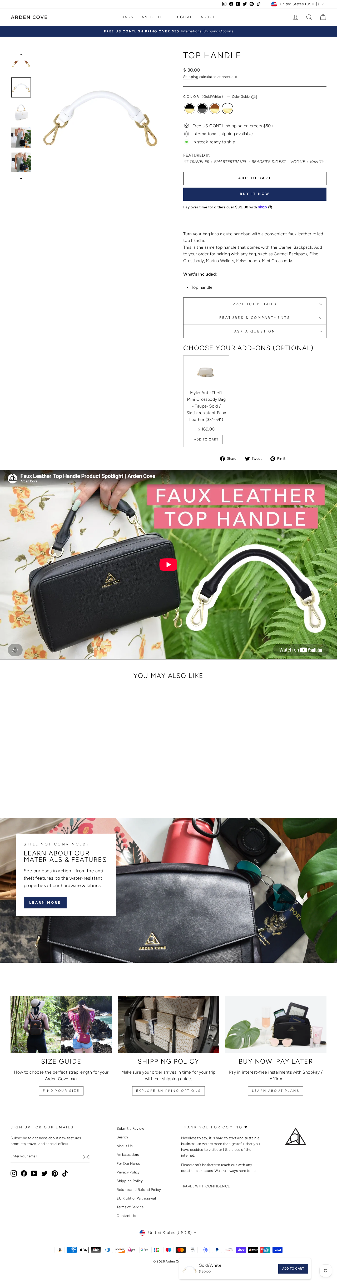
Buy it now (255, 194)
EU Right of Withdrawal (136, 1198)
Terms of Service (130, 1207)
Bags (127, 17)
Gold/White (227, 108)
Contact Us (126, 1216)
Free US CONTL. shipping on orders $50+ (233, 125)
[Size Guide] (61, 1024)
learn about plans (275, 1091)
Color (216, 97)
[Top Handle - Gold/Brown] (51, 786)
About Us (124, 1146)
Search (122, 1137)
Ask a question (255, 331)
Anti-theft (155, 17)
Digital (184, 17)
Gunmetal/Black (202, 108)
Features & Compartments (254, 318)
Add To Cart (206, 439)
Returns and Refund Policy (139, 1189)
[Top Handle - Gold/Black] (37, 786)
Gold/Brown (215, 108)
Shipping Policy (130, 1181)
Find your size (61, 1091)
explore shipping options (168, 1091)
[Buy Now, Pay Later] (275, 1024)
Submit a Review (130, 1128)
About (208, 17)
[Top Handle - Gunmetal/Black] (44, 786)
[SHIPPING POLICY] (168, 1024)
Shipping (190, 77)
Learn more (45, 903)
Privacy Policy (128, 1172)
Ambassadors (128, 1154)
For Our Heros (128, 1163)
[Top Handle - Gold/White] (58, 786)
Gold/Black (189, 108)
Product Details (255, 304)
